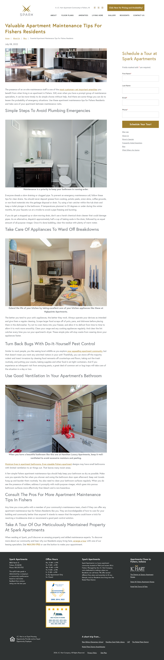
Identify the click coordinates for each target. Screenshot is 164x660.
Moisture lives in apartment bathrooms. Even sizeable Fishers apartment (38, 464)
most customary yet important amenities (78, 89)
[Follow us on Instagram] (102, 7)
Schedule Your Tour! (140, 124)
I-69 (128, 642)
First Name (126, 74)
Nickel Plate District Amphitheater (93, 647)
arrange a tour (79, 540)
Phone (124, 110)
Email (124, 98)
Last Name (126, 86)
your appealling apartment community (84, 351)
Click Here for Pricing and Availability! (126, 7)
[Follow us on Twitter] (98, 7)
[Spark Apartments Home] (26, 11)
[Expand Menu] (57, 15)
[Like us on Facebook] (94, 7)
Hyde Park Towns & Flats (139, 587)
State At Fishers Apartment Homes (142, 582)
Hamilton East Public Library (115, 642)
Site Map (104, 653)
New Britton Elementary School (92, 642)
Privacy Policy (92, 653)
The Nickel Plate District (140, 642)
